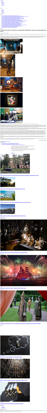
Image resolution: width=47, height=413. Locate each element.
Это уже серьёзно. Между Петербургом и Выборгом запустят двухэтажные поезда (15, 202)
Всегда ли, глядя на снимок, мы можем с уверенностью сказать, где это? (13, 380)
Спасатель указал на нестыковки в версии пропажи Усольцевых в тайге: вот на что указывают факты (23, 150)
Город (1, 187)
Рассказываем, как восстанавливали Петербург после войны (11, 403)
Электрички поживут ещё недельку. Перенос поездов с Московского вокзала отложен (13, 18)
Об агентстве (3, 4)
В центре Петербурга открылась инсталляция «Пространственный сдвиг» (11, 25)
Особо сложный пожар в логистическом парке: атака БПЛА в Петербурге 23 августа (23, 148)
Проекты (3, 3)
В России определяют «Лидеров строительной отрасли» (9, 27)
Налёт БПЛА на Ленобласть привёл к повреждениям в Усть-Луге (11, 19)
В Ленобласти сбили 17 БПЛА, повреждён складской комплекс (10, 22)
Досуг (1, 286)
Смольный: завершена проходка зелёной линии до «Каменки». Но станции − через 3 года (13, 21)
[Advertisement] (21, 330)
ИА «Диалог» (2, 0)
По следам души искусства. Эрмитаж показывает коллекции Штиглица (13, 252)
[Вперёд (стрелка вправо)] (1, 412)
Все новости (1, 28)
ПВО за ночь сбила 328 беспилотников (17, 150)
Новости (3, 1)
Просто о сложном (2, 355)
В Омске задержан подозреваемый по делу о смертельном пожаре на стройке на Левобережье (23, 146)
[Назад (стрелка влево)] (0, 412)
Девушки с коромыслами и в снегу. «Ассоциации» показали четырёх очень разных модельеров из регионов (20, 323)
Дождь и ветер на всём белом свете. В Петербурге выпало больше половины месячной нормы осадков (19, 175)
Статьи (2, 2)
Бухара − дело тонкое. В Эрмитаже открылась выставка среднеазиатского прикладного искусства (13, 144)
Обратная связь (3, 407)
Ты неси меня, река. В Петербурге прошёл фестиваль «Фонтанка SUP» (11, 24)
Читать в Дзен (8, 141)
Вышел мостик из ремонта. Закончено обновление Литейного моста (11, 17)
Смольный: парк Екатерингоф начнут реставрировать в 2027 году (11, 15)
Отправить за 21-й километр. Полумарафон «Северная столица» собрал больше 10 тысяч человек (14, 20)
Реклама (3, 5)
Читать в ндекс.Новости (4, 141)
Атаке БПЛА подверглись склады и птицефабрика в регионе (10, 26)
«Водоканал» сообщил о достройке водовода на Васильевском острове (11, 23)
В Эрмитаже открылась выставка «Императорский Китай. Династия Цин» (10, 143)
